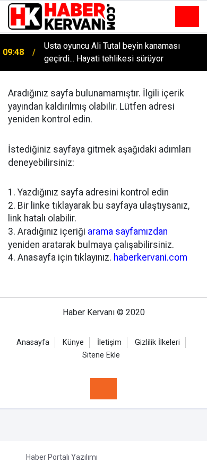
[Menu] (187, 17)
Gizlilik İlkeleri (157, 342)
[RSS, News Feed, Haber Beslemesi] (103, 388)
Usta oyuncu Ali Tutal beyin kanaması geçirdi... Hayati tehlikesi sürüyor (112, 52)
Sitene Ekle (101, 355)
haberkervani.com (150, 257)
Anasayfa (32, 342)
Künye (73, 342)
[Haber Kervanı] (61, 16)
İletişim (109, 342)
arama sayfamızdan (128, 231)
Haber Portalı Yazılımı (62, 457)
